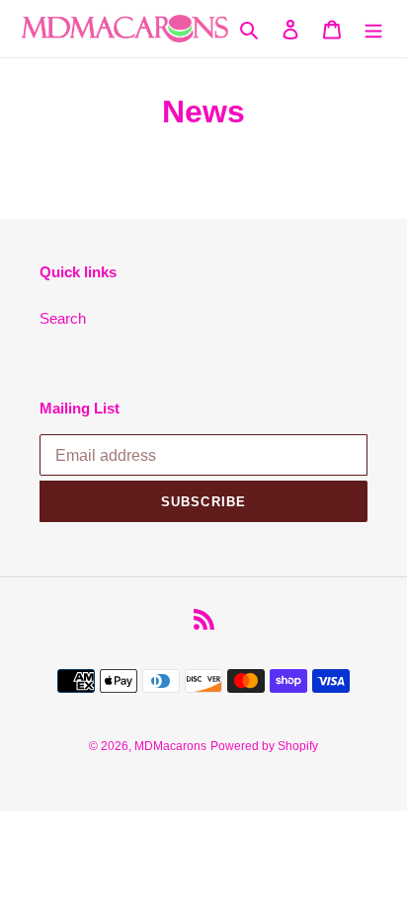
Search (63, 318)
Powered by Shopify (264, 746)
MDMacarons (170, 746)
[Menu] (373, 29)
